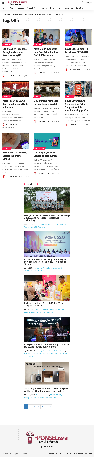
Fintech (7, 44)
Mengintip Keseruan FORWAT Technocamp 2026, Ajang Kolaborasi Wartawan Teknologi (47, 218)
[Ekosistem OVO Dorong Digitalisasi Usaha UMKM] (15, 141)
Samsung (56, 398)
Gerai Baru (53, 309)
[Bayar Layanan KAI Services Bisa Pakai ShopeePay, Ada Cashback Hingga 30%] (78, 89)
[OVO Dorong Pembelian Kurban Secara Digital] (47, 89)
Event (37, 224)
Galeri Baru (44, 309)
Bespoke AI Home (42, 395)
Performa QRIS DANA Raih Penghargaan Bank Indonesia (15, 104)
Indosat (49, 268)
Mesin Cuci (35, 398)
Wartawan (42, 227)
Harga (26, 353)
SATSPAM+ (63, 353)
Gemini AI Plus (53, 351)
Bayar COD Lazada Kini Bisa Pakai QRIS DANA (77, 50)
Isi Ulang (42, 353)
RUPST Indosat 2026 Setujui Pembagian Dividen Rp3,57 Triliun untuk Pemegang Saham (45, 262)
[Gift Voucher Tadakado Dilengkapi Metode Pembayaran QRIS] (15, 37)
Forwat (42, 224)
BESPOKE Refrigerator (58, 395)
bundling (38, 351)
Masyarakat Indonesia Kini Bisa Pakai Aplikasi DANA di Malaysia (46, 52)
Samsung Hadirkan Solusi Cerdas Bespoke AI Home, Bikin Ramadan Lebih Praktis (46, 389)
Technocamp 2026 (31, 227)
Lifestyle (27, 398)
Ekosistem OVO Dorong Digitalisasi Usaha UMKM (14, 155)
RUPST (60, 268)
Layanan (34, 312)
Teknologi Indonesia (32, 271)
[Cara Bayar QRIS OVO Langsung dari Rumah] (47, 141)
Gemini (45, 351)
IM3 (30, 353)
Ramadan (48, 398)
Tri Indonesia (29, 356)
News (69, 44)
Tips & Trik (39, 148)
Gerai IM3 (61, 309)
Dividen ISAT (41, 268)
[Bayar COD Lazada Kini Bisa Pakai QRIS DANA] (78, 37)
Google (62, 351)
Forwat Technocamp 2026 (54, 224)
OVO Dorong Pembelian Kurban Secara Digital (46, 102)
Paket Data (46, 312)
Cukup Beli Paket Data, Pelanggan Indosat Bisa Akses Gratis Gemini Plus (46, 345)
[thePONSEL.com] (17, 2)
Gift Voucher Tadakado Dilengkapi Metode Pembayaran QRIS (14, 52)
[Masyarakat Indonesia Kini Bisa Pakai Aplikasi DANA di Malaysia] (47, 37)
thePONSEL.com (11, 76)
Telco (42, 271)
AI (35, 268)
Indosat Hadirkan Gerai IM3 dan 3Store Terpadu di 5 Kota (44, 304)
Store (53, 312)
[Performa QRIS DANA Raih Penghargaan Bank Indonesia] (15, 89)
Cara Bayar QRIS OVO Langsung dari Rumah (45, 154)
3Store (37, 309)
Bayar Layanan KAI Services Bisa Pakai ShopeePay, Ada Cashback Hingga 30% (77, 105)
